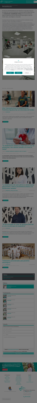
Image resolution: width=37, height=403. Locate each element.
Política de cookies (29, 69)
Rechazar (18, 72)
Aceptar (10, 72)
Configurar (27, 72)
